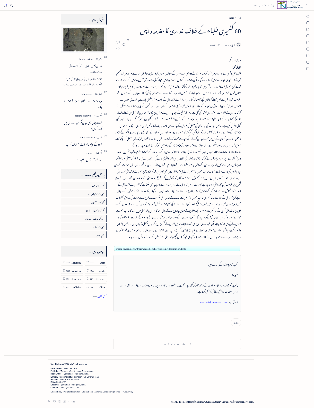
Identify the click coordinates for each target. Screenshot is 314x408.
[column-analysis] (83, 115)
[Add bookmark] (128, 40)
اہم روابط (100, 235)
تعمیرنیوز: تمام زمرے (96, 193)
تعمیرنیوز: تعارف (98, 185)
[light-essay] (86, 93)
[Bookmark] (5, 5)
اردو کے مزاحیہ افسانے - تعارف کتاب (84, 143)
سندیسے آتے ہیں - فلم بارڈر (89, 159)
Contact (117, 392)
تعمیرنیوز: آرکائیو (99, 226)
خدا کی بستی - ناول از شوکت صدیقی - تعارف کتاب (84, 68)
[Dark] (11, 5)
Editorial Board (87, 392)
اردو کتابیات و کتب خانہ (95, 218)
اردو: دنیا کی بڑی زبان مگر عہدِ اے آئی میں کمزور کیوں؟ (83, 125)
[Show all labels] (99, 296)
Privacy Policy (127, 392)
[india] (236, 322)
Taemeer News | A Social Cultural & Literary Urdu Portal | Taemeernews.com (216, 401)
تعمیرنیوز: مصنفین (98, 202)
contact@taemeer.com (213, 301)
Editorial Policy (56, 392)
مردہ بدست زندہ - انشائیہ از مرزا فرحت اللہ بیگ (82, 103)
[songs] (89, 152)
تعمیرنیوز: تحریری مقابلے (95, 210)
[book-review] (86, 58)
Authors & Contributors (104, 392)
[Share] (119, 44)
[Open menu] (308, 5)
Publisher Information (71, 392)
